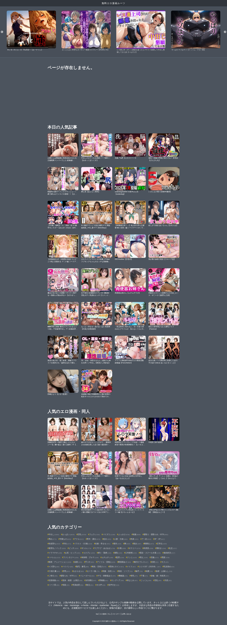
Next (225, 32)
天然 (168, 580)
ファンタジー (70, 557)
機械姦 (123, 576)
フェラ (94, 534)
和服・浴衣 (108, 571)
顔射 (154, 562)
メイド (131, 566)
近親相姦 (54, 580)
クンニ (132, 557)
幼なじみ (132, 580)
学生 (67, 544)
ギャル (86, 548)
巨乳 (82, 534)
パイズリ (109, 534)
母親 (65, 585)
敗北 (89, 585)
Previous (2, 32)
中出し (54, 534)
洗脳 (155, 557)
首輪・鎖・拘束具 (160, 576)
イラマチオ (55, 553)
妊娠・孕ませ (102, 544)
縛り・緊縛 (104, 553)
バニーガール (87, 576)
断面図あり (124, 562)
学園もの (65, 539)
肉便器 (148, 548)
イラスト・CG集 (83, 544)
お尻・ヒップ (72, 553)
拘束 (134, 539)
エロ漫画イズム (105, 614)
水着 (122, 548)
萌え (144, 557)
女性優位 (90, 580)
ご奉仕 (53, 576)
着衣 (117, 544)
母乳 (134, 576)
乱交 (173, 548)
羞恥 (118, 553)
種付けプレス (141, 562)
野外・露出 (93, 539)
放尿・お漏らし (164, 571)
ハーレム (54, 557)
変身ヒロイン (116, 566)
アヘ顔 (146, 539)
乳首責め (169, 566)
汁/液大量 (54, 571)
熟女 (137, 544)
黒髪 (165, 557)
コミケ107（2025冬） (150, 566)
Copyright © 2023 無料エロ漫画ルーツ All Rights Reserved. (113, 621)
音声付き (113, 585)
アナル (79, 539)
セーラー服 (93, 571)
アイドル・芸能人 (106, 562)
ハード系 (54, 585)
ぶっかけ (124, 534)
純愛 (149, 571)
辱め (52, 539)
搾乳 (66, 571)
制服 (137, 534)
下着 (144, 576)
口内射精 (131, 553)
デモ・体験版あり (106, 576)
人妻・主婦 (121, 539)
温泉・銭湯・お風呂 (72, 580)
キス (165, 562)
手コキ (89, 562)
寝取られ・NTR (69, 576)
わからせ (78, 571)
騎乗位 (149, 544)
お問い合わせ (126, 614)
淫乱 (157, 580)
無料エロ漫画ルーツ (113, 3)
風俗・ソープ (125, 571)
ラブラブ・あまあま (104, 548)
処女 (107, 539)
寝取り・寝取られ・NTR (156, 534)
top (97, 614)
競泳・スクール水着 (150, 553)
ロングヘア (117, 580)
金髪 (78, 562)
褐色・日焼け (99, 566)
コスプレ (89, 553)
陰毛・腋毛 (82, 566)
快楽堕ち (54, 544)
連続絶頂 (169, 553)
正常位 (162, 544)
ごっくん (146, 580)
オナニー (134, 548)
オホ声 (100, 585)
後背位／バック (57, 548)
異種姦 (103, 580)
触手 (139, 571)
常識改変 (78, 585)
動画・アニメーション (60, 562)
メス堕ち (54, 566)
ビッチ (73, 548)
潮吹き (161, 548)
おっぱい (68, 534)
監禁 (120, 557)
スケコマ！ (116, 614)
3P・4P (159, 539)
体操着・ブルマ (90, 557)
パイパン (67, 566)
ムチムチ (107, 557)
